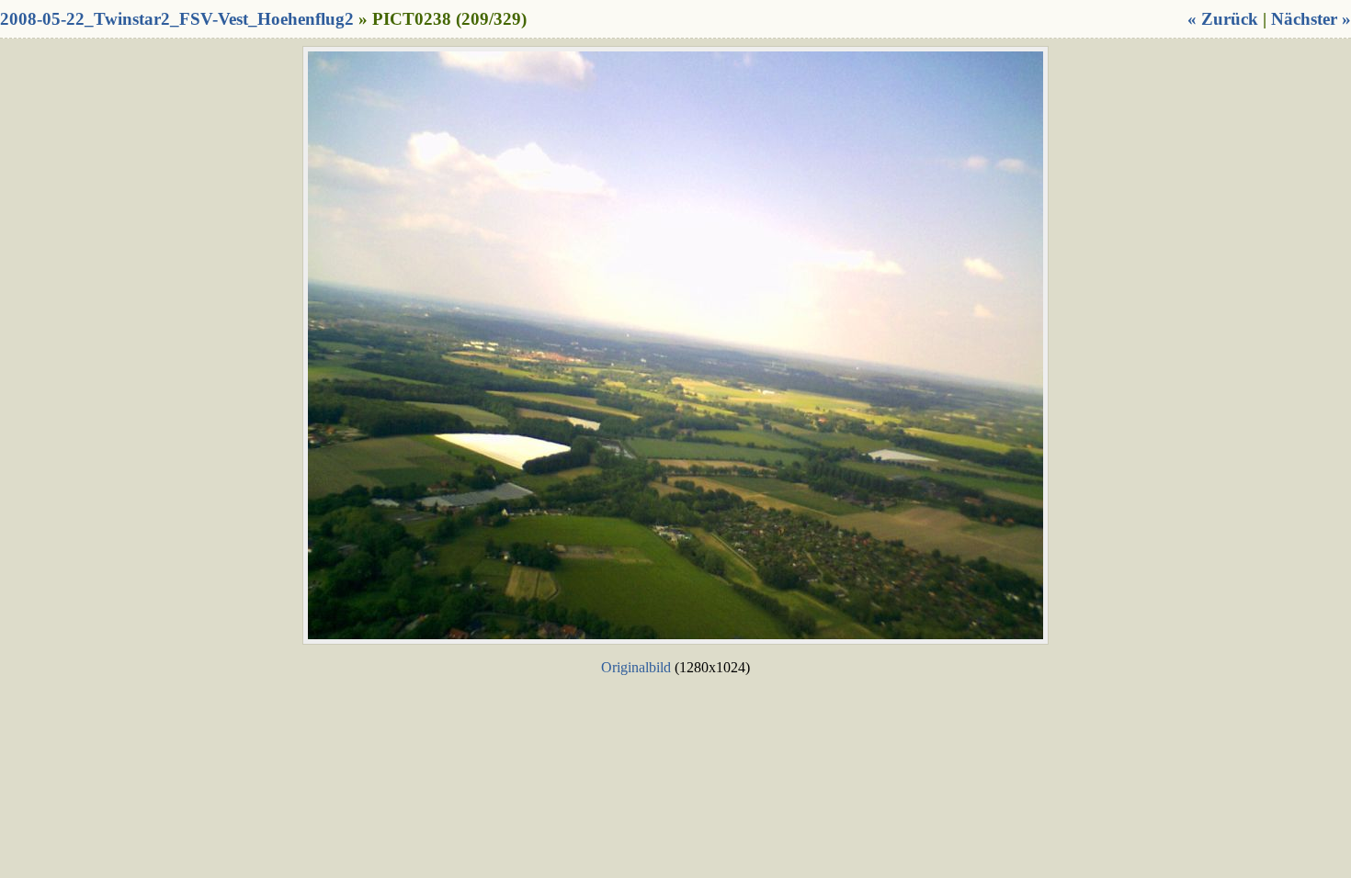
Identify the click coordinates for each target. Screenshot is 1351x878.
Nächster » (1311, 18)
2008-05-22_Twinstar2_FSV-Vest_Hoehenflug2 (177, 18)
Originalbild (636, 667)
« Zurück (1222, 18)
